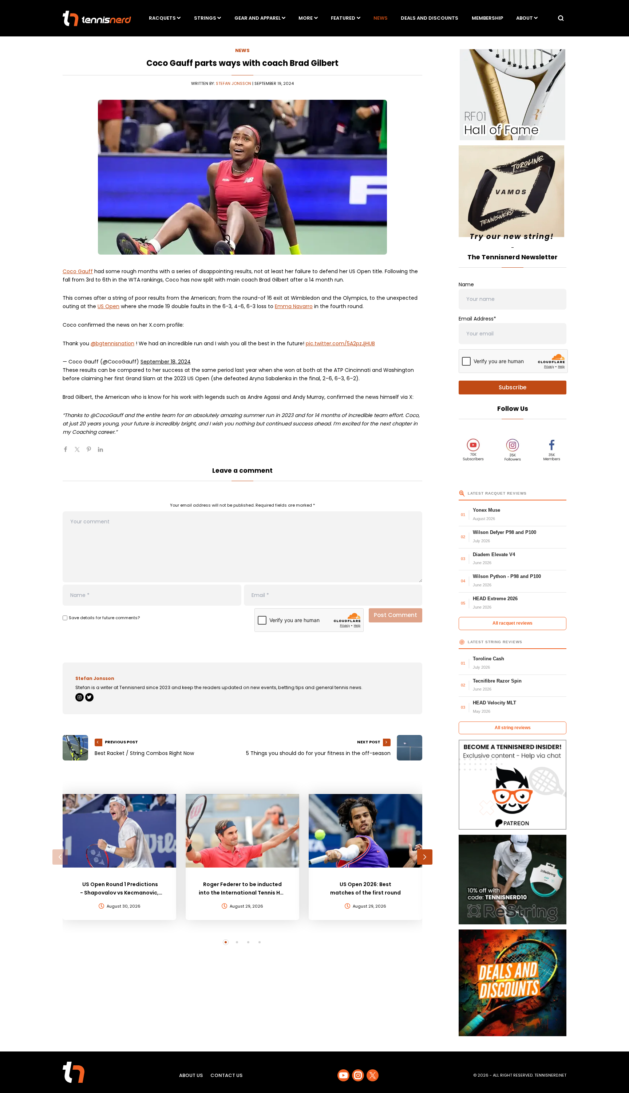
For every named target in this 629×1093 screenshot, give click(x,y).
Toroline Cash (488, 658)
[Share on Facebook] (68, 452)
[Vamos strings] (512, 194)
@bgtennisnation (112, 343)
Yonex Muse (486, 510)
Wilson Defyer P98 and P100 (504, 532)
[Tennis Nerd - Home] (97, 18)
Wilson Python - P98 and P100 (507, 576)
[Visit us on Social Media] (343, 1075)
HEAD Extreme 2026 (495, 598)
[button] (60, 857)
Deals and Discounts (429, 18)
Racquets (162, 18)
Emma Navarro (294, 306)
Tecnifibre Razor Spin (497, 681)
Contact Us (226, 1075)
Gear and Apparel (257, 18)
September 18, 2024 (166, 361)
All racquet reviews (512, 623)
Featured (343, 18)
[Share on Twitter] (80, 452)
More (305, 18)
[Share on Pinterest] (92, 452)
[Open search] (560, 18)
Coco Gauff (78, 271)
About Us (191, 1075)
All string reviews (513, 727)
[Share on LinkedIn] (103, 452)
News (380, 18)
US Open (108, 306)
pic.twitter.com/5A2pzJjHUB (340, 343)
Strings (205, 18)
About (524, 18)
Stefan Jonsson (233, 83)
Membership (487, 18)
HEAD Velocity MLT (494, 702)
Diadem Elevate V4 (494, 554)
